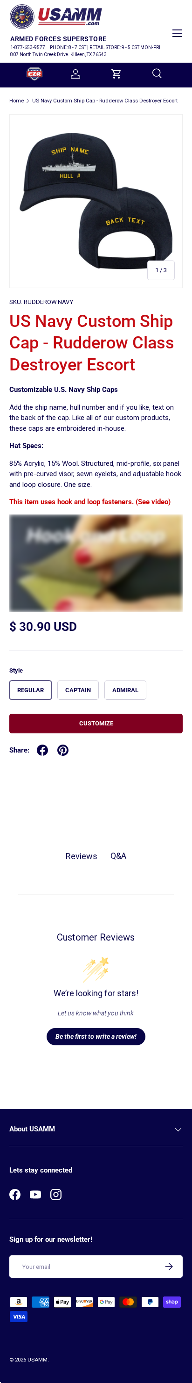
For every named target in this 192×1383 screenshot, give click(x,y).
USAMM (37, 1360)
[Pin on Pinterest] (63, 750)
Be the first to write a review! (96, 1036)
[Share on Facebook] (42, 750)
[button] (116, 74)
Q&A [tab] (118, 856)
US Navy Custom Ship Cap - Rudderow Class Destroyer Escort (105, 100)
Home (16, 100)
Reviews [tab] (81, 856)
